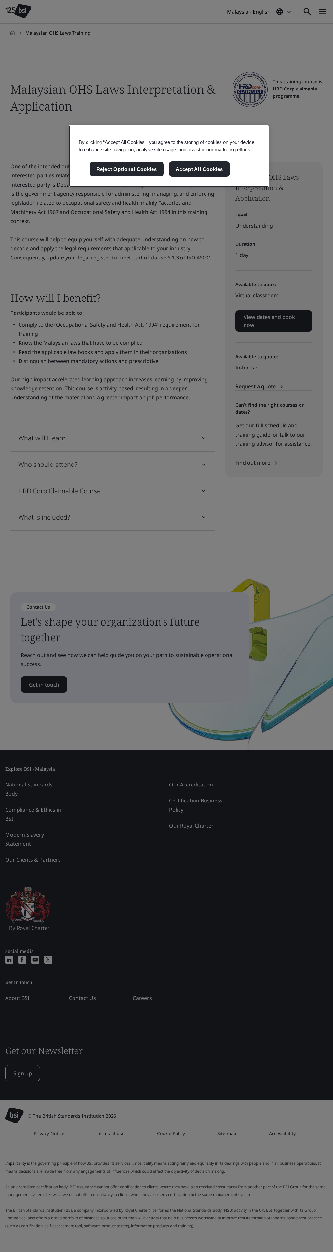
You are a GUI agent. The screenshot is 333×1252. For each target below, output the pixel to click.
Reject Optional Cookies (126, 169)
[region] (169, 156)
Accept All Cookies (199, 169)
